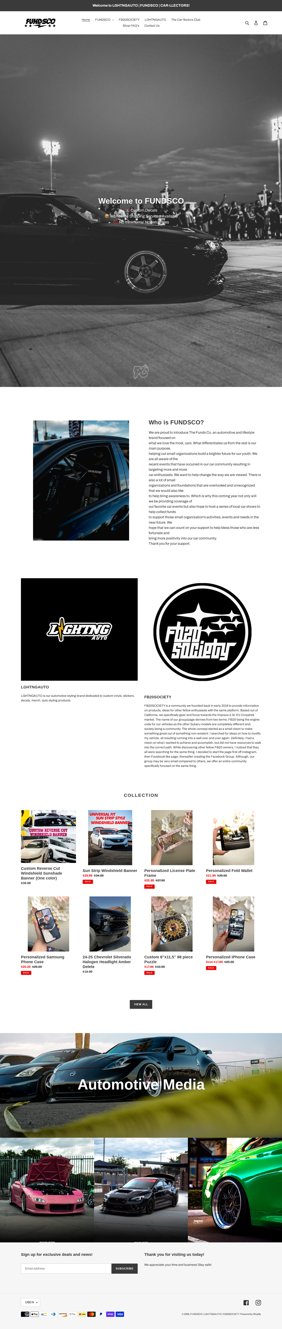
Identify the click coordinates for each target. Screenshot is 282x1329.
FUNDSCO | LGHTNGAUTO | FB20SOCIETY (214, 1314)
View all (141, 1004)
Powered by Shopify (250, 1314)
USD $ (29, 1302)
